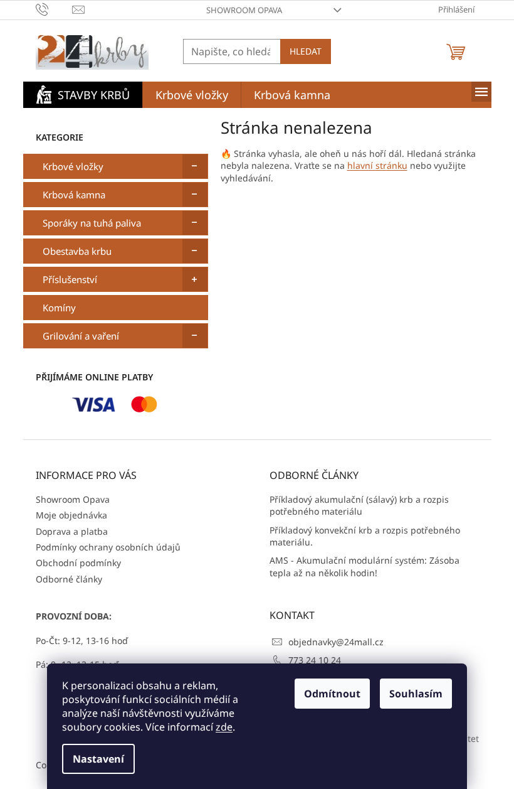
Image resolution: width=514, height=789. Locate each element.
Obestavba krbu (77, 251)
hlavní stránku (377, 165)
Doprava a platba (72, 531)
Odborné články (69, 579)
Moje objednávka (71, 515)
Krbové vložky (73, 166)
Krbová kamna (74, 194)
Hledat (306, 51)
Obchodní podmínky (78, 563)
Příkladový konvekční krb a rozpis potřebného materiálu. (365, 536)
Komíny (59, 307)
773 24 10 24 (314, 660)
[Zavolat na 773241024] (54, 8)
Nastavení (98, 759)
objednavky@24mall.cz (336, 642)
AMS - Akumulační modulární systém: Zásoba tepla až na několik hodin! (364, 566)
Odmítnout (332, 693)
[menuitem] (82, 95)
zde (224, 727)
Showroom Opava (244, 10)
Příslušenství (70, 279)
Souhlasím (416, 693)
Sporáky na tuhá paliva (92, 223)
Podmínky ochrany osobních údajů (108, 547)
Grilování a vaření (81, 336)
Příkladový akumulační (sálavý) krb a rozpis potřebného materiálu (359, 505)
